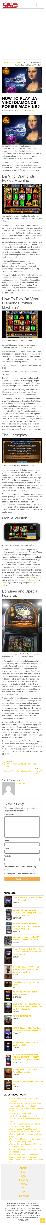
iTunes (4, 582)
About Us (23, 1170)
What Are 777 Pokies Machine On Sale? (25, 1131)
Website (8, 856)
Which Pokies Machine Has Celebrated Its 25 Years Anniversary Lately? (26, 1140)
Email (7, 848)
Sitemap (23, 1196)
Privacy (23, 1180)
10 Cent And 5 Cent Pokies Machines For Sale (22, 764)
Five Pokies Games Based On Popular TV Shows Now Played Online (26, 1125)
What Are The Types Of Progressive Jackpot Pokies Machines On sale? (23, 1155)
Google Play (33, 580)
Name (7, 840)
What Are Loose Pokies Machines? (23, 1129)
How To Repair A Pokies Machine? (23, 1116)
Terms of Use (23, 1188)
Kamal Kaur (20, 110)
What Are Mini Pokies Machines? (22, 1113)
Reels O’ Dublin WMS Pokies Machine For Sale (21, 771)
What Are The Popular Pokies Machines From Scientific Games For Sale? (25, 1104)
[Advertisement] (23, 34)
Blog (33, 110)
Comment (9, 814)
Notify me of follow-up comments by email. (20, 867)
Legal (23, 1176)
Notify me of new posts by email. (21, 873)
